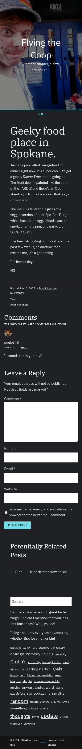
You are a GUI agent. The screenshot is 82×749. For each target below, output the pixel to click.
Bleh (18, 572)
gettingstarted (38, 669)
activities (15, 647)
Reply (24, 347)
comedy (33, 654)
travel (35, 717)
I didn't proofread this (40, 675)
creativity (60, 654)
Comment (13, 398)
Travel (42, 288)
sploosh (33, 708)
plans (29, 693)
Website (10, 489)
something (18, 708)
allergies (44, 647)
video (64, 716)
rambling (58, 693)
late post (15, 681)
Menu (41, 114)
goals (57, 669)
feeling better (51, 662)
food (13, 304)
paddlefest (17, 693)
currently (34, 662)
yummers (22, 304)
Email (9, 468)
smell (65, 702)
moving (15, 687)
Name (10, 448)
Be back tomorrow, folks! (48, 572)
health (14, 675)
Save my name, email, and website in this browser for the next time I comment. (40, 512)
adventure (30, 647)
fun (23, 669)
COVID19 (47, 654)
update (49, 715)
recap (34, 702)
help (22, 675)
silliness (44, 702)
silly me (56, 702)
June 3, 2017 (11, 347)
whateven (16, 723)
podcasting (41, 693)
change (17, 654)
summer (45, 708)
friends (14, 669)
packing (59, 688)
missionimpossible (46, 681)
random (19, 700)
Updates (52, 288)
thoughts (20, 716)
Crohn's (18, 661)
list (30, 681)
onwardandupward (38, 687)
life (25, 681)
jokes (58, 675)
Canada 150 (58, 647)
